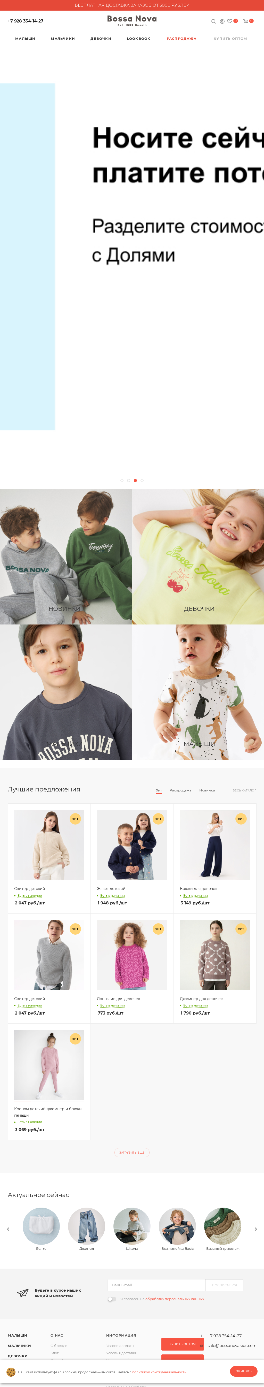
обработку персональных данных (174, 1299)
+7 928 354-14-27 (25, 21)
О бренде (59, 1346)
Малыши (17, 1335)
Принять (244, 1371)
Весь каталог (244, 790)
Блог (55, 1353)
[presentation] (8, 1229)
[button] (121, 480)
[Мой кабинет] (222, 22)
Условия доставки (121, 1353)
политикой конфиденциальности (159, 1372)
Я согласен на (162, 1299)
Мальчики (19, 1346)
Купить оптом (182, 1344)
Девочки (18, 1356)
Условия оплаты (120, 1346)
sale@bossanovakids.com (232, 1345)
